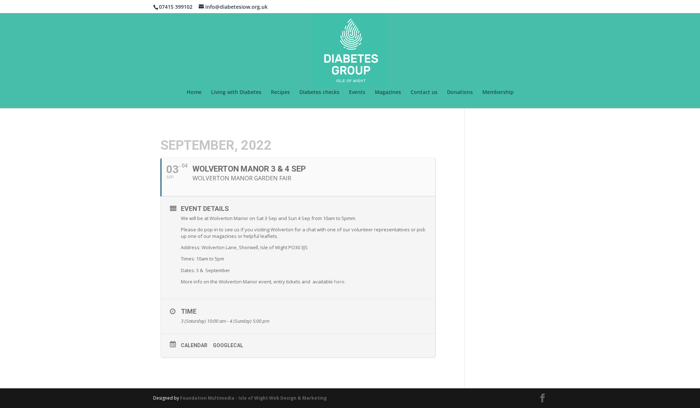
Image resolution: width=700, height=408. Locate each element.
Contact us (424, 92)
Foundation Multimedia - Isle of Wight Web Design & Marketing (253, 398)
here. (340, 281)
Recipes (280, 92)
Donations (460, 92)
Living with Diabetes (236, 92)
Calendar (194, 345)
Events (357, 92)
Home (194, 92)
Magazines (388, 92)
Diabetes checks (319, 92)
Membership (498, 92)
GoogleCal (228, 345)
